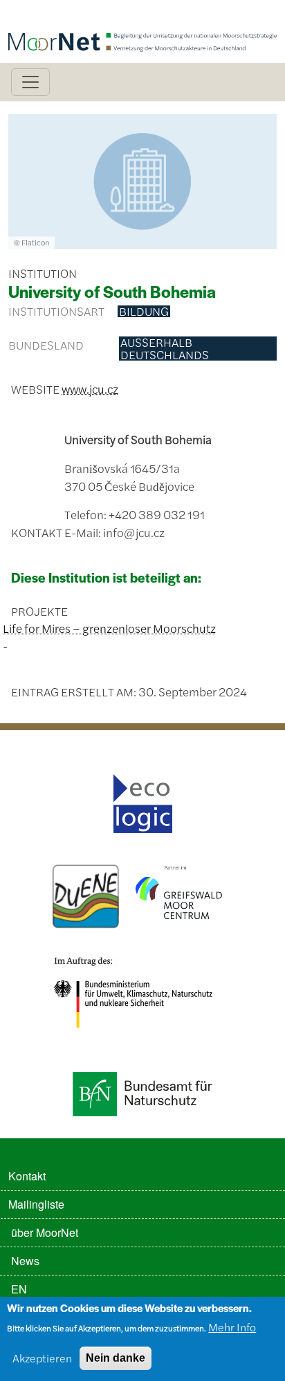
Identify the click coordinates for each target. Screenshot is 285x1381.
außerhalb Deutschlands (164, 348)
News (25, 1261)
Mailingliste (36, 1204)
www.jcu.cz (90, 389)
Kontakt (27, 1176)
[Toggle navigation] (30, 82)
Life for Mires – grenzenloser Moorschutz (109, 628)
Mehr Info (232, 1327)
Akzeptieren (42, 1358)
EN (19, 1289)
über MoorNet (44, 1232)
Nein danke (115, 1358)
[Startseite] (142, 19)
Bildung (144, 311)
